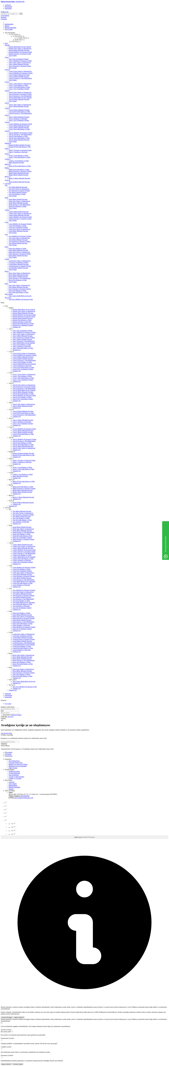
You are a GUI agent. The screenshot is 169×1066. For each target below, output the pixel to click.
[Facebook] (8, 752)
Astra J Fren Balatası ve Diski (22, 344)
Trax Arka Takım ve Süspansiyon (19, 189)
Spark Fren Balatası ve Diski (17, 206)
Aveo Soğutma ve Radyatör (21, 606)
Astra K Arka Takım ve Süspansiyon (24, 448)
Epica (6, 283)
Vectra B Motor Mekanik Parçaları (19, 182)
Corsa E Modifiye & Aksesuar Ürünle (20, 124)
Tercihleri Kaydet (17, 1064)
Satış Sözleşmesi (14, 775)
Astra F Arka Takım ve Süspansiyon (20, 104)
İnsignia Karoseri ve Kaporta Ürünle (20, 54)
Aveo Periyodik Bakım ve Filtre (22, 604)
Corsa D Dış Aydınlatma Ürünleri (23, 369)
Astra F (7, 103)
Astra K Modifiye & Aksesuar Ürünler (20, 133)
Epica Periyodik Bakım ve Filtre (18, 292)
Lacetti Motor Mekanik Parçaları (19, 264)
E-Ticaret (79, 837)
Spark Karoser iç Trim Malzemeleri (19, 204)
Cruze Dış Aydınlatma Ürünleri (18, 227)
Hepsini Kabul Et (19, 1017)
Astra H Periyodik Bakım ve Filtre (23, 394)
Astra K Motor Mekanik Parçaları (19, 140)
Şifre (2, 711)
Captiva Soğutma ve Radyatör (22, 560)
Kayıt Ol (10, 716)
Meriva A (8, 176)
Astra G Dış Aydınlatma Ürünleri (19, 120)
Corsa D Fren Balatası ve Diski (22, 362)
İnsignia (7, 45)
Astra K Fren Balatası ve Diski (18, 136)
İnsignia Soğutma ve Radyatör (22, 322)
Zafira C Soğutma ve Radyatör (18, 152)
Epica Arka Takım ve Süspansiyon (19, 285)
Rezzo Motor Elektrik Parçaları (18, 276)
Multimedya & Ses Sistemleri (18, 766)
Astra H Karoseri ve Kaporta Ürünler (20, 94)
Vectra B (7, 180)
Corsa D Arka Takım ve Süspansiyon (20, 71)
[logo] (4, 12)
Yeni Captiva (9, 294)
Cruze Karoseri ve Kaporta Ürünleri (24, 576)
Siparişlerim (8, 7)
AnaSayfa (8, 5)
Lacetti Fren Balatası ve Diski (22, 646)
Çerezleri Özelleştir (7, 1017)
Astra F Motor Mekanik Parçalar (19, 106)
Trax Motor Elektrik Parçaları (18, 192)
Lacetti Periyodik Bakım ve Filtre (23, 648)
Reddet (120, 1012)
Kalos (6, 247)
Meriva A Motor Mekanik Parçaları (19, 178)
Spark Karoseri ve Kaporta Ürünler (23, 539)
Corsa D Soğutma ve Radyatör (22, 365)
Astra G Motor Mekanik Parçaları (19, 117)
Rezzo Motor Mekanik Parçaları (18, 275)
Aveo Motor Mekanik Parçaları (18, 240)
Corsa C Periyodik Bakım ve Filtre (19, 87)
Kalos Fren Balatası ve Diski (17, 248)
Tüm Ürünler (13, 55)
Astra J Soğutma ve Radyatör (22, 346)
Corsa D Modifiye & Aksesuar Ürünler (21, 73)
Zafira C (7, 148)
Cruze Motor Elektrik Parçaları (22, 578)
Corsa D (7, 69)
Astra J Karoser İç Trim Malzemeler (24, 341)
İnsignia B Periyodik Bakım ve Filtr (20, 147)
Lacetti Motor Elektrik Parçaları (18, 268)
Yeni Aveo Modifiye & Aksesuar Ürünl (21, 299)
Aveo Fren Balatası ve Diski (21, 601)
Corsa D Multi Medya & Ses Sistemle (24, 364)
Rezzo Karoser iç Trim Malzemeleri (20, 278)
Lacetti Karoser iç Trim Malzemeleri (24, 643)
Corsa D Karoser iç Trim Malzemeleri (20, 78)
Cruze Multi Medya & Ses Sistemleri (24, 581)
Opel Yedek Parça (14, 761)
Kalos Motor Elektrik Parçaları (18, 255)
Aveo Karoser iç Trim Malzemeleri (23, 599)
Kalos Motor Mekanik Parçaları (18, 250)
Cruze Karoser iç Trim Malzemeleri (23, 580)
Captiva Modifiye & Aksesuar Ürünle (20, 217)
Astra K (7, 131)
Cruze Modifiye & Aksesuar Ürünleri (20, 224)
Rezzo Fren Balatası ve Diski (18, 280)
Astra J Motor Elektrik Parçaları (22, 339)
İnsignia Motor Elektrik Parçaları (23, 318)
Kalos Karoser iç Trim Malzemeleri (23, 622)
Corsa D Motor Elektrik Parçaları (19, 76)
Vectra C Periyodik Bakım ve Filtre (19, 157)
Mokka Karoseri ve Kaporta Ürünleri (20, 171)
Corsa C (7, 82)
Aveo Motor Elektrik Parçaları (18, 243)
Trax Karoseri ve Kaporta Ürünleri (19, 190)
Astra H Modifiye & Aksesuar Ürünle (24, 395)
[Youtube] (8, 754)
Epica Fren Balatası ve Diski (17, 290)
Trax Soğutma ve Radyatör (21, 522)
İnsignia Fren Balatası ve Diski (22, 320)
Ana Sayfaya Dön (6, 733)
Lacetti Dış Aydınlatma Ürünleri (18, 262)
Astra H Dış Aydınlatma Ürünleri (23, 399)
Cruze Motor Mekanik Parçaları (18, 231)
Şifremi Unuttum (16, 715)
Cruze (6, 222)
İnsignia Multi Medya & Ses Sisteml (20, 47)
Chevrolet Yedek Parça (16, 762)
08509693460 (25, 796)
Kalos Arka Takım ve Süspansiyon (19, 252)
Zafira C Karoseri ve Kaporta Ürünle (20, 150)
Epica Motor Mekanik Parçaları (18, 287)
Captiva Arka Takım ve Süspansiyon (20, 213)
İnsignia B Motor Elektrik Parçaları (19, 145)
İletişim (7, 26)
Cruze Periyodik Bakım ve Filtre (23, 583)
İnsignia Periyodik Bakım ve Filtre (23, 323)
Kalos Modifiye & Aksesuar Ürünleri (24, 627)
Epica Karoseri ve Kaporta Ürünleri (20, 289)
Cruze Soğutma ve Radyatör (21, 585)
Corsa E (7, 122)
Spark (6, 197)
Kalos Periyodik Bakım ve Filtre (22, 623)
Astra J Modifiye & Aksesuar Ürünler (20, 61)
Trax (6, 185)
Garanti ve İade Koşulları (16, 776)
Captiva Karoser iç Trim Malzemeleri (24, 553)
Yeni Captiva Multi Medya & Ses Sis (20, 296)
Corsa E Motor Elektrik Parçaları (19, 127)
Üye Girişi (8, 703)
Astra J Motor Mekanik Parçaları (19, 64)
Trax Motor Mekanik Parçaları (18, 187)
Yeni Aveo (8, 297)
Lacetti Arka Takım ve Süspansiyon (20, 261)
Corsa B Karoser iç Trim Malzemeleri (20, 113)
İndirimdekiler (9, 24)
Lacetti (7, 259)
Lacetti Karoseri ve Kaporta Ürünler (20, 266)
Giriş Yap (4, 716)
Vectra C (7, 154)
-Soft (75, 837)
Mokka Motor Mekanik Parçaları (19, 173)
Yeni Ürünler (9, 29)
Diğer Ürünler (13, 768)
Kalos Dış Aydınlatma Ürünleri (22, 629)
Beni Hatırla (7, 715)
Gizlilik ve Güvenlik (15, 778)
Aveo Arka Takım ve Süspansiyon (19, 238)
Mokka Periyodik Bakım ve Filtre (19, 169)
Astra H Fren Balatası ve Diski (22, 397)
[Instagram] (8, 756)
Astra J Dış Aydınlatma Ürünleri (18, 59)
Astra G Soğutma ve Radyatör (18, 118)
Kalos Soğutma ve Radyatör (21, 625)
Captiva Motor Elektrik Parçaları (19, 211)
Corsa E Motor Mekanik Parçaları (19, 126)
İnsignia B (8, 143)
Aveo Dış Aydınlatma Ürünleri (22, 608)
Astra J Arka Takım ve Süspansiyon (20, 62)
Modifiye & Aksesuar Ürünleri (18, 764)
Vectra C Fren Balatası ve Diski (18, 155)
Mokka (7, 168)
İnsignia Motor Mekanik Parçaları (19, 50)
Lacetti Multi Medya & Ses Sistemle (24, 644)
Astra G (7, 115)
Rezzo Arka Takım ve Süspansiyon (19, 273)
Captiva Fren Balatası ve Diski (22, 555)
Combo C (8, 159)
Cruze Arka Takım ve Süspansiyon (19, 229)
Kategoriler (8, 8)
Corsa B (7, 108)
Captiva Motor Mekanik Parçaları (19, 215)
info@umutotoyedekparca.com (23, 798)
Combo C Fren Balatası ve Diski (19, 161)
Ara (21, 13)
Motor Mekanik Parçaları (16, 162)
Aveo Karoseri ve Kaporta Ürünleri (19, 241)
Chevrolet (8, 183)
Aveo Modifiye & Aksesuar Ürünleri (20, 236)
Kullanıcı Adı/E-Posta (7, 707)
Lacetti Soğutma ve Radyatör (22, 650)
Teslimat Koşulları (14, 771)
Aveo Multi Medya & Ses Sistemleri (24, 602)
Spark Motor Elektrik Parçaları (18, 199)
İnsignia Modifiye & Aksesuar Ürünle (20, 52)
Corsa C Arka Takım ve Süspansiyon (20, 83)
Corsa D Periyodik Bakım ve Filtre (23, 367)
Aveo (6, 234)
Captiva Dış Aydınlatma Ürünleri (23, 562)
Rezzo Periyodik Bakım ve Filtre (23, 664)
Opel (6, 43)
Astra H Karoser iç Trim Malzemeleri (20, 96)
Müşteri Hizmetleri (10, 27)
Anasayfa (11, 782)
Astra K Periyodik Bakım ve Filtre (19, 138)
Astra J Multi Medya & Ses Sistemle (24, 343)
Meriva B (8, 164)
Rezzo (7, 271)
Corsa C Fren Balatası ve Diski (18, 85)
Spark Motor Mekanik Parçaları (18, 203)
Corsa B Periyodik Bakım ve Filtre (19, 111)
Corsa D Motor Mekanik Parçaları (19, 75)
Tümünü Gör (17, 327)
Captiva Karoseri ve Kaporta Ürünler (20, 218)
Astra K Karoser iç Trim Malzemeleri (20, 134)
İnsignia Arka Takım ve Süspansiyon (20, 48)
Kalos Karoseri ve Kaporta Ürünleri (20, 254)
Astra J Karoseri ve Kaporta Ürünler (20, 66)
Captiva (7, 210)
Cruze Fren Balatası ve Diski (17, 226)
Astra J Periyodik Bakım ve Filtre (23, 348)
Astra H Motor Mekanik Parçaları (19, 99)
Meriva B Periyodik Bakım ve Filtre (20, 166)
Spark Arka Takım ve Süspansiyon (19, 201)
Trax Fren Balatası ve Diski (17, 194)
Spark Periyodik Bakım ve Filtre (22, 536)
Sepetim (11, 789)
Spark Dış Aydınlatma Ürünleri (22, 537)
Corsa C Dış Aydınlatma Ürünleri (19, 89)
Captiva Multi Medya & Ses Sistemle (24, 557)
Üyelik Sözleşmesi (14, 773)
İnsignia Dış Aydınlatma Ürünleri (23, 325)
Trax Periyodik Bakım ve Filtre (22, 520)
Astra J (7, 57)
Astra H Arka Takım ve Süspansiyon (20, 92)
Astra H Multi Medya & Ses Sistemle (20, 97)
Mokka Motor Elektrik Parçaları (18, 175)
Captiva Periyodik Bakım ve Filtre (23, 558)
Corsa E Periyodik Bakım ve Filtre (19, 129)
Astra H (7, 90)
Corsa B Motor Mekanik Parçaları (19, 110)
